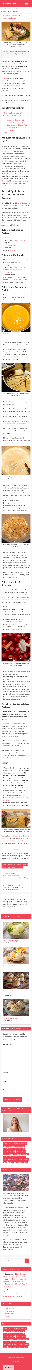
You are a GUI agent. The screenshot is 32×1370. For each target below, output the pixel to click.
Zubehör (10, 1162)
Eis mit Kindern (13, 1149)
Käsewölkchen (19, 798)
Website (5, 1090)
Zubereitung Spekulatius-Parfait (17, 125)
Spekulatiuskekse (15, 250)
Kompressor (18, 1154)
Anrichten (10, 130)
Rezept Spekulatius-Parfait (12, 115)
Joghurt (5, 1154)
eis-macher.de (9, 3)
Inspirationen (9, 1314)
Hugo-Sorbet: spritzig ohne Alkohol (14, 941)
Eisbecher (25, 864)
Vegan (5, 1162)
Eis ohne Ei (21, 1149)
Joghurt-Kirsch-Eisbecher (10, 841)
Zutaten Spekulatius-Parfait (16, 120)
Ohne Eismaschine (12, 867)
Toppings (25, 1159)
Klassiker (11, 1154)
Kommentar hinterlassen (10, 890)
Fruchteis (5, 1151)
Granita (24, 1151)
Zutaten (26, 1162)
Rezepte (16, 887)
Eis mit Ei (19, 864)
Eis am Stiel (12, 1143)
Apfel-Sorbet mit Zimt (10, 1018)
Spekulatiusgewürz (14, 245)
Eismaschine (12, 1146)
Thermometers (18, 349)
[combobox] (14, 1261)
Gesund (18, 1151)
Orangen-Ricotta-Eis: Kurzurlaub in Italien (16, 966)
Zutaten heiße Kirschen (15, 123)
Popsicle (10, 1159)
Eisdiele (5, 1146)
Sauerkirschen (14, 260)
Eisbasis (18, 1143)
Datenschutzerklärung (16, 1357)
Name (5, 1073)
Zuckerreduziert (18, 1162)
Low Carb (5, 1157)
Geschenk (12, 1151)
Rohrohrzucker (20, 240)
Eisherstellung (9, 1309)
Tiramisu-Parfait (22, 838)
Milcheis (4, 867)
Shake (15, 1159)
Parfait (20, 867)
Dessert (4, 864)
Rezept (11, 805)
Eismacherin (6, 887)
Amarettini (6, 800)
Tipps (5, 132)
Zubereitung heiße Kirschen (16, 128)
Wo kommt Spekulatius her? (12, 113)
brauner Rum (17, 280)
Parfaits (4, 78)
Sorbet (20, 1159)
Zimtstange (9, 272)
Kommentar (7, 1044)
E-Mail (5, 1081)
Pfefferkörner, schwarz (14, 270)
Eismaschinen (9, 1311)
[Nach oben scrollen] (29, 1367)
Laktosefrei (25, 1154)
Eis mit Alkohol (11, 864)
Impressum (16, 1361)
